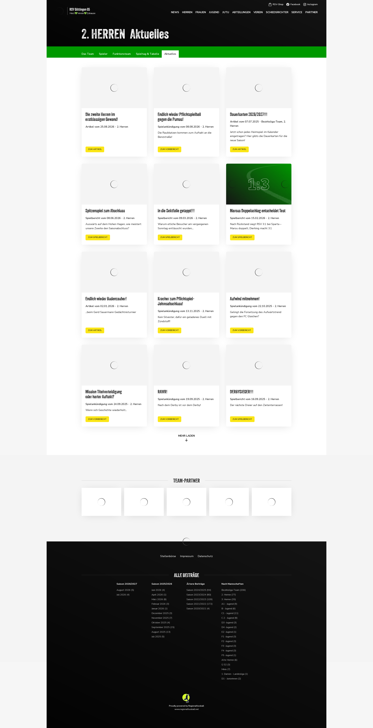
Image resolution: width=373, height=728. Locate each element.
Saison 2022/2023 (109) (199, 599)
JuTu (225, 12)
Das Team (88, 54)
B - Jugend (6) (228, 608)
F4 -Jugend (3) (228, 650)
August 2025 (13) (161, 632)
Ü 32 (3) (225, 664)
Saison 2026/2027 (127, 584)
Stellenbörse (168, 556)
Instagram (312, 4)
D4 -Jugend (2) (229, 627)
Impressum (186, 556)
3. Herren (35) (228, 599)
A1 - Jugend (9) (229, 604)
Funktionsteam (122, 54)
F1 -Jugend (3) (228, 636)
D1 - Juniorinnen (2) (231, 678)
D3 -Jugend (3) (229, 622)
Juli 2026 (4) (123, 594)
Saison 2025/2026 (162, 584)
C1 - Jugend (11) (229, 613)
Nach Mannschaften (232, 584)
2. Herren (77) (228, 594)
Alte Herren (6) (229, 660)
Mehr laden (186, 436)
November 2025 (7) (162, 618)
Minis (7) (225, 669)
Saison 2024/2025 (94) (198, 590)
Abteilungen (241, 12)
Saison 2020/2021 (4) (198, 608)
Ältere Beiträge (195, 584)
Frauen (201, 12)
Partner (311, 12)
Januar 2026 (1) (160, 608)
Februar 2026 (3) (160, 604)
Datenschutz (205, 556)
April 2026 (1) (159, 594)
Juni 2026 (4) (158, 590)
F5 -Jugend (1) (228, 655)
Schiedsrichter (277, 12)
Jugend (214, 12)
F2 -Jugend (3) (228, 641)
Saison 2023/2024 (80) (198, 594)
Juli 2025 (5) (158, 636)
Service (296, 12)
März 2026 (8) (159, 599)
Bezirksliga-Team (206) (233, 590)
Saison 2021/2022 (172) (199, 604)
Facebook (295, 4)
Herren (187, 12)
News (175, 12)
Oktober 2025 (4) (161, 622)
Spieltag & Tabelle (147, 54)
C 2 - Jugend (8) (229, 618)
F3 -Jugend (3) (228, 646)
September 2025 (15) (163, 627)
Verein (258, 12)
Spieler (103, 54)
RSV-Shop (278, 4)
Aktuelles (170, 54)
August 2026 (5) (125, 590)
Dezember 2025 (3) (162, 613)
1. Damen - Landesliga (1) (234, 674)
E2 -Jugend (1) (228, 632)
